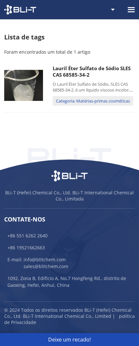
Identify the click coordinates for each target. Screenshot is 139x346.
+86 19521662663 (26, 247)
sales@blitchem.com (46, 266)
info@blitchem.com (45, 259)
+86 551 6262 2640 (27, 235)
